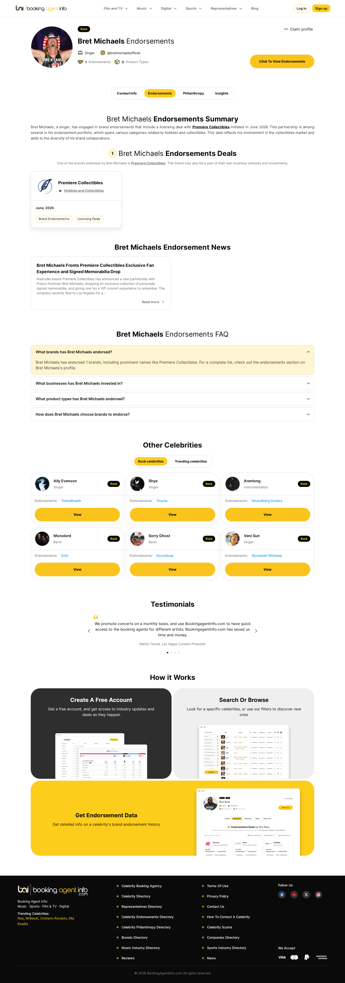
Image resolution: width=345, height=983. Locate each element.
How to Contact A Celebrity (228, 917)
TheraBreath (71, 501)
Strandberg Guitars (267, 501)
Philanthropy (193, 93)
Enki (64, 555)
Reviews (128, 958)
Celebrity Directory (136, 896)
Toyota (161, 501)
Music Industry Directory (141, 948)
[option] (172, 631)
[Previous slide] (89, 631)
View (77, 514)
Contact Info (127, 93)
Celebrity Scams (219, 927)
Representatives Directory (142, 906)
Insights (221, 93)
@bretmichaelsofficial (123, 53)
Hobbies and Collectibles (84, 190)
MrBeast (32, 918)
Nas (21, 918)
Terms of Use (217, 886)
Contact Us (215, 906)
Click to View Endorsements (282, 61)
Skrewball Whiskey (267, 555)
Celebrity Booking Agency (142, 886)
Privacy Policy (218, 896)
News (211, 958)
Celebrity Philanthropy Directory (146, 927)
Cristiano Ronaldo (53, 918)
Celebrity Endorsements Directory (148, 917)
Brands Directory (135, 937)
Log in (302, 8)
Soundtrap (164, 555)
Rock (83, 29)
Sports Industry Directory (226, 948)
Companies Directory (223, 937)
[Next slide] (256, 631)
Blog (254, 8)
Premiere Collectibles (211, 127)
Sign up (321, 8)
